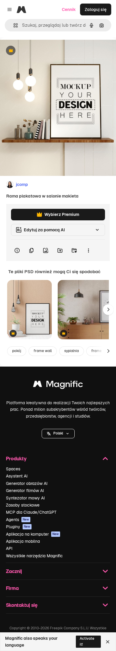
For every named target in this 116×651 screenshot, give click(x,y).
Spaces (13, 469)
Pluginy (18, 526)
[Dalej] (108, 309)
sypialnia (71, 350)
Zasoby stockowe (23, 505)
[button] (58, 433)
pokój (16, 350)
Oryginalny (41, 51)
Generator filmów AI (25, 490)
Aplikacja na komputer (32, 534)
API (9, 548)
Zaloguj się (95, 9)
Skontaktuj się (21, 605)
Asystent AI (17, 476)
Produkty (16, 458)
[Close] (107, 641)
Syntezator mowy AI (25, 498)
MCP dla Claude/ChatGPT (31, 512)
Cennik (69, 9)
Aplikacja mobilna (23, 541)
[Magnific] (58, 385)
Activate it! (87, 641)
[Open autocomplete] (13, 25)
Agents (17, 519)
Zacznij (14, 571)
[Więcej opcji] (88, 250)
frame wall (43, 350)
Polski (58, 433)
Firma (12, 588)
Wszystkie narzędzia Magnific (34, 555)
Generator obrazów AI (27, 483)
